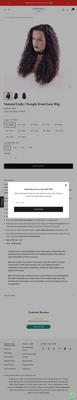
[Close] (66, 185)
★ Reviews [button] (2, 202)
